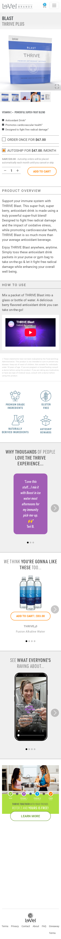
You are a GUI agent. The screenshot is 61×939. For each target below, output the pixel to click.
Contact (26, 926)
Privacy (15, 926)
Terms (5, 926)
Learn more (30, 816)
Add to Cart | (30, 616)
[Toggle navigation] (54, 5)
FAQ (44, 926)
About (36, 926)
